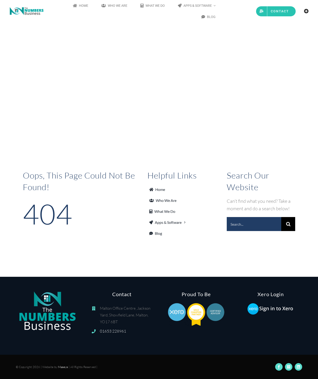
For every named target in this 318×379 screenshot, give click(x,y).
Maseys (63, 367)
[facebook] (279, 367)
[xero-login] (270, 305)
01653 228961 (113, 331)
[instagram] (288, 367)
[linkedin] (298, 367)
